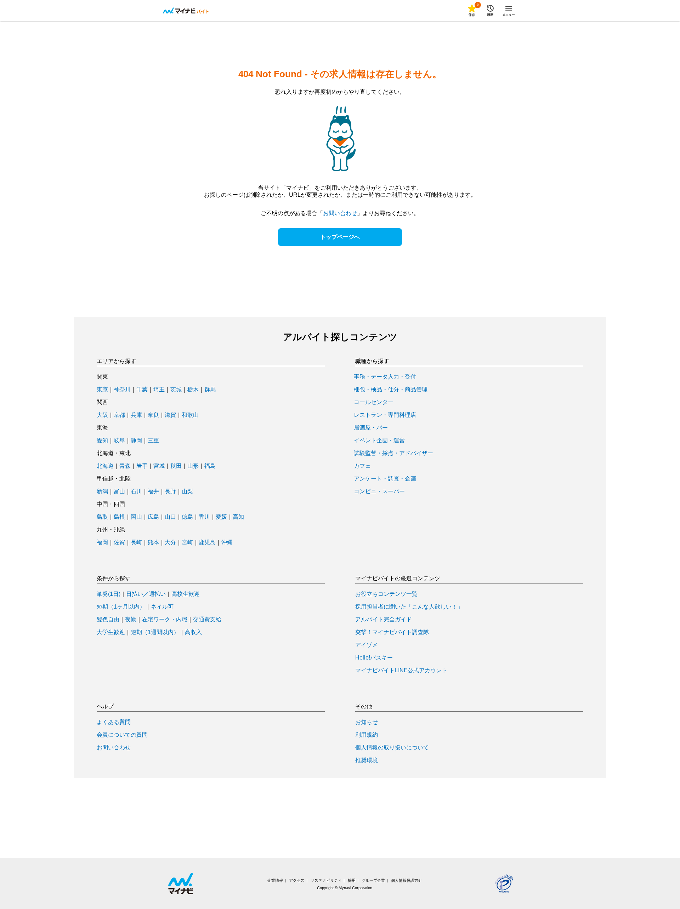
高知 (238, 517)
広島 (153, 517)
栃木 (193, 389)
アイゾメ (366, 645)
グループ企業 (373, 880)
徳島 (187, 517)
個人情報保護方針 (406, 880)
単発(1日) (108, 594)
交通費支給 (207, 619)
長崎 (136, 542)
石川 (136, 491)
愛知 (102, 440)
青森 (125, 466)
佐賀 (119, 542)
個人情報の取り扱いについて (392, 747)
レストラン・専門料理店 (385, 415)
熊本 (153, 542)
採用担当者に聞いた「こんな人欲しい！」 (409, 607)
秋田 (176, 466)
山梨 (187, 491)
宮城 (159, 466)
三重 (153, 440)
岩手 (142, 466)
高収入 (193, 632)
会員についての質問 (122, 735)
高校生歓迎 (185, 594)
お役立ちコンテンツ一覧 (386, 594)
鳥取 (102, 517)
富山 (119, 491)
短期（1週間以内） (155, 632)
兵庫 (136, 415)
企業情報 (275, 880)
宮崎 (187, 542)
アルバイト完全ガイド (383, 619)
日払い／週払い (146, 594)
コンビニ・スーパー (379, 491)
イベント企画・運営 (379, 440)
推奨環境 (366, 760)
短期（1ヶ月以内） (121, 607)
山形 (193, 466)
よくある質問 (114, 722)
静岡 (136, 440)
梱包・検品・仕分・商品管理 (390, 389)
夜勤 (130, 619)
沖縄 (227, 542)
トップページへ (340, 237)
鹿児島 (207, 542)
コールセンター (373, 402)
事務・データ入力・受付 (385, 377)
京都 (119, 415)
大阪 (102, 415)
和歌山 (190, 415)
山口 (170, 517)
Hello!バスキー (374, 658)
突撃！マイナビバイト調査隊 (392, 632)
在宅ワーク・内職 (164, 619)
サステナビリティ (326, 880)
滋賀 (170, 415)
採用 (352, 880)
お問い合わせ (340, 213)
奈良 (153, 415)
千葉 (142, 389)
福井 (153, 491)
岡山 (136, 517)
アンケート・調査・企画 (385, 479)
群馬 (210, 389)
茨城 (176, 389)
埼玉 (159, 389)
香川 (204, 517)
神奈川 (122, 389)
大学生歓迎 (111, 632)
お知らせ (366, 722)
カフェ (362, 466)
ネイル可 (162, 607)
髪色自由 (108, 619)
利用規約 (366, 735)
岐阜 (119, 440)
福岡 (102, 542)
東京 (102, 389)
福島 (210, 466)
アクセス (297, 880)
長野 (170, 491)
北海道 (105, 466)
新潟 (102, 491)
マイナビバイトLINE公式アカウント (401, 670)
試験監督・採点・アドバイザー (393, 453)
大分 (170, 542)
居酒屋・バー (371, 428)
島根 (119, 517)
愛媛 (221, 517)
